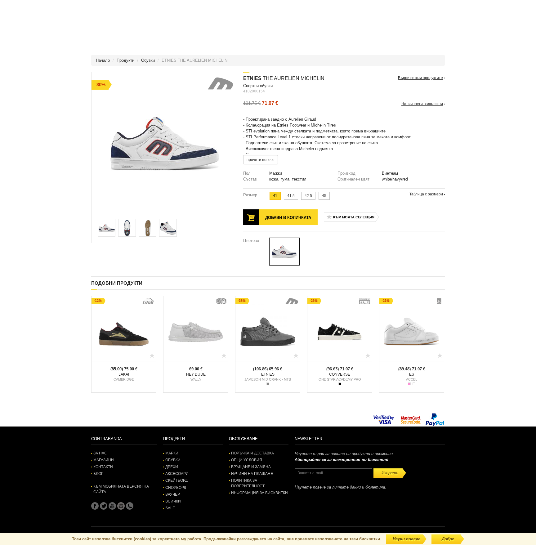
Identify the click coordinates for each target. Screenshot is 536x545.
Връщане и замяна (251, 467)
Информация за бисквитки (259, 493)
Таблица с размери (426, 194)
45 (324, 196)
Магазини (103, 460)
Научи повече (406, 539)
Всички (173, 501)
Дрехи (171, 467)
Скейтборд (176, 480)
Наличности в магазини (422, 104)
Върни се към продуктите (420, 78)
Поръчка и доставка (252, 453)
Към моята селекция (353, 217)
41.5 (291, 196)
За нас (100, 453)
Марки (171, 453)
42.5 (308, 196)
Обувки (148, 60)
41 (275, 196)
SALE (170, 508)
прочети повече (261, 160)
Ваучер (172, 494)
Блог (98, 473)
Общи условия (246, 460)
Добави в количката (288, 217)
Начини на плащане (252, 473)
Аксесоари (177, 473)
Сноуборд (175, 487)
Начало (103, 60)
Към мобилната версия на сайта (121, 489)
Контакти (103, 467)
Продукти (125, 60)
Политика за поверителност (248, 483)
